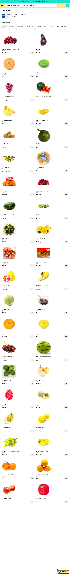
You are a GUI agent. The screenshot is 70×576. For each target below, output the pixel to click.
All (4, 26)
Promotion (20, 26)
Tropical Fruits (32, 30)
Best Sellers (11, 26)
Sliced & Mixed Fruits (20, 30)
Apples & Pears (30, 26)
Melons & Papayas (61, 26)
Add (32, 52)
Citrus (51, 26)
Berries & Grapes (42, 26)
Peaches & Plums (7, 30)
